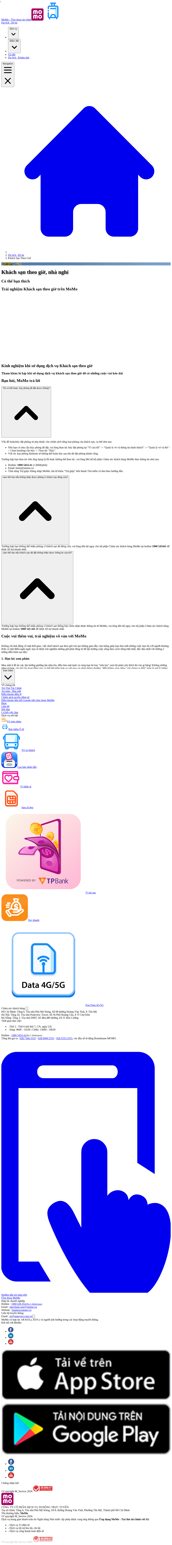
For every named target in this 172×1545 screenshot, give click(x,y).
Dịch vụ (13, 28)
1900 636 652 (26, 1304)
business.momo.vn (21, 1310)
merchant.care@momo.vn (23, 1307)
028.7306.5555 (28, 1038)
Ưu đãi (11, 54)
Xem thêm (8, 670)
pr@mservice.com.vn (21, 1316)
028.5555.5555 (64, 1038)
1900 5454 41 (18, 1035)
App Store (1, 1376)
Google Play (1, 1430)
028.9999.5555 (46, 1038)
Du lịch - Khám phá (18, 57)
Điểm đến (14, 41)
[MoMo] (89, 252)
